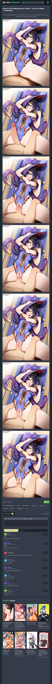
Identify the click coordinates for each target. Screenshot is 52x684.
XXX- (13, 2)
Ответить (6, 540)
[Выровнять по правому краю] (14, 519)
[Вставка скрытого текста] (31, 519)
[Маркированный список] (16, 519)
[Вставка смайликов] (19, 519)
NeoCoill (9, 502)
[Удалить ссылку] (23, 519)
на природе (20, 508)
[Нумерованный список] (17, 519)
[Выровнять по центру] (12, 519)
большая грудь (10, 505)
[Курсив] (7, 519)
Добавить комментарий (11, 530)
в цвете (18, 505)
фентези (12, 508)
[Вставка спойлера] (30, 519)
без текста (34, 505)
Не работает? (46, 513)
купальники (42, 505)
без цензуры (26, 505)
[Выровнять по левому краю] (10, 519)
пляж (27, 508)
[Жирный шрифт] (5, 519)
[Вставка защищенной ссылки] (24, 519)
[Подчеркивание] (8, 519)
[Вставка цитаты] (26, 519)
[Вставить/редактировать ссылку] (21, 519)
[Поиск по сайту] (42, 2)
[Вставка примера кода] (28, 519)
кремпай (5, 508)
